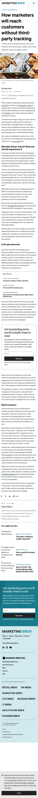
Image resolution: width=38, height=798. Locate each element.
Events (26, 636)
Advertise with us (8, 665)
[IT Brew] (6, 704)
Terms (31, 785)
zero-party (16, 141)
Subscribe (19, 359)
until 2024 (5, 105)
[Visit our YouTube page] (10, 647)
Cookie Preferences (7, 737)
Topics (11, 636)
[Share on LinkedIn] (9, 496)
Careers (5, 671)
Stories (4, 636)
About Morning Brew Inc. (10, 662)
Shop (4, 668)
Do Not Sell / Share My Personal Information (12, 734)
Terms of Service (6, 732)
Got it (19, 793)
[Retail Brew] (9, 687)
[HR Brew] (26, 687)
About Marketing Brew (10, 643)
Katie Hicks (8, 88)
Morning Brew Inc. (13, 723)
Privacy (4, 729)
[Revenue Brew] (26, 699)
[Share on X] (5, 496)
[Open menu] (33, 3)
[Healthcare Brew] (13, 710)
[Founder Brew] (11, 716)
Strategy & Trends (24, 95)
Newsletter (7, 638)
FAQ (3, 674)
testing (7, 113)
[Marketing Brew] (12, 693)
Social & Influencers (12, 95)
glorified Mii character (16, 205)
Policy (9, 788)
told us (8, 455)
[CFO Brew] (8, 699)
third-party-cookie (25, 105)
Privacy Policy (12, 780)
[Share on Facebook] (1, 496)
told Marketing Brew (8, 474)
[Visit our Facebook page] (7, 647)
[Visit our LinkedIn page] (3, 647)
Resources (19, 636)
